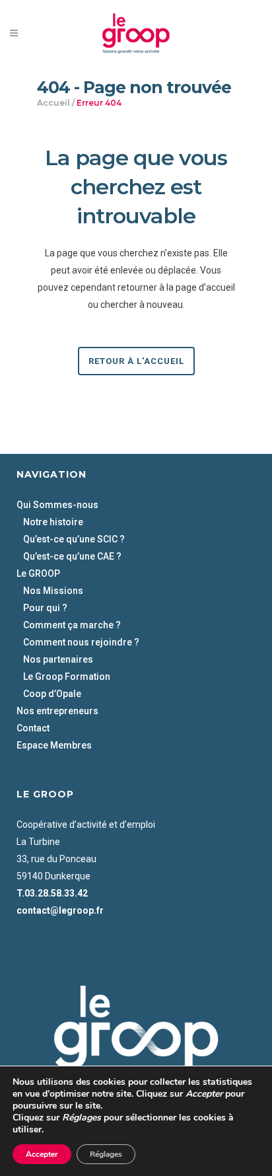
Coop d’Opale (52, 693)
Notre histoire (53, 522)
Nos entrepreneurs (57, 711)
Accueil (53, 103)
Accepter (42, 1154)
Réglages (106, 1154)
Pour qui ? (45, 608)
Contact (33, 728)
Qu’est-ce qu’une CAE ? (72, 556)
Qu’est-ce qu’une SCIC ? (74, 539)
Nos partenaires (58, 659)
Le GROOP (38, 573)
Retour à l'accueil (136, 361)
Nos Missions (53, 590)
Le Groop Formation (66, 676)
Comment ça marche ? (72, 625)
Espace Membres (54, 745)
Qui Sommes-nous (57, 504)
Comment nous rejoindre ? (81, 642)
